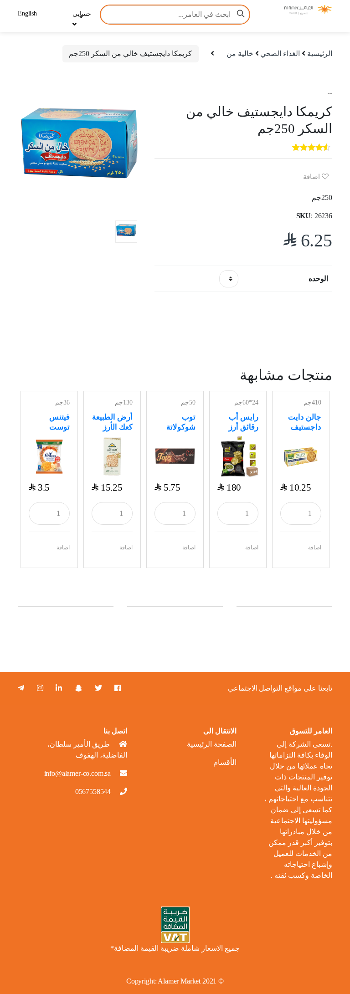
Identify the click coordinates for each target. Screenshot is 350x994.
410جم (312, 402)
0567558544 (93, 791)
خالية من (239, 53)
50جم (188, 402)
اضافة (312, 176)
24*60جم (246, 402)
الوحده (318, 278)
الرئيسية (319, 53)
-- (330, 93)
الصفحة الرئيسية (212, 744)
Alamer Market (179, 981)
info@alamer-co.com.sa (77, 773)
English (27, 13)
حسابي (81, 13)
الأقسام (225, 762)
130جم (124, 402)
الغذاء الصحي (280, 53)
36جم (62, 402)
